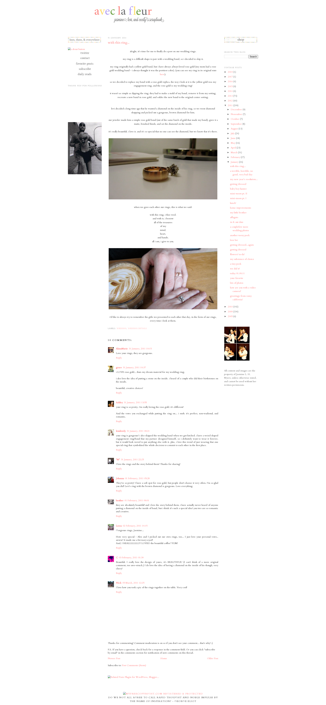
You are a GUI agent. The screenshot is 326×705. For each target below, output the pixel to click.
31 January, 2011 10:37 (134, 367)
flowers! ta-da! (237, 254)
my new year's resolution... (244, 179)
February (236, 157)
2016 (230, 81)
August (235, 128)
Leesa (119, 525)
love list (234, 240)
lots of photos (236, 282)
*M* (118, 459)
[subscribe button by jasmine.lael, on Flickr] (84, 70)
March (234, 152)
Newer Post (114, 658)
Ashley (119, 402)
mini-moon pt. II (238, 193)
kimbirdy (121, 431)
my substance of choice (242, 259)
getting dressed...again (242, 244)
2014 (230, 91)
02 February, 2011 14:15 (135, 525)
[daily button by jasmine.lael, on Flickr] (84, 75)
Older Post (212, 658)
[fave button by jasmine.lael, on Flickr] (84, 65)
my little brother (238, 212)
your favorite (236, 278)
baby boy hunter (238, 188)
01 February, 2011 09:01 (136, 500)
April (234, 147)
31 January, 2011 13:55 (135, 402)
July (233, 133)
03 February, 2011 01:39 (131, 557)
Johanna (120, 478)
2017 (230, 76)
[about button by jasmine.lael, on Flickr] (76, 49)
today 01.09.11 (237, 273)
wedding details (137, 328)
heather (119, 500)
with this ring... (118, 42)
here (162, 74)
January (235, 162)
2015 (230, 86)
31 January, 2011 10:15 (140, 348)
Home (163, 658)
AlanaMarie (122, 348)
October (235, 119)
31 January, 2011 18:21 (138, 431)
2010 (230, 306)
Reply (119, 357)
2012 (230, 100)
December (237, 109)
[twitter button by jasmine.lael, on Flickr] (84, 54)
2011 (230, 105)
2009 (230, 311)
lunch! (233, 203)
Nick (118, 582)
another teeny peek (240, 235)
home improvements (240, 207)
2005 (230, 316)
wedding (122, 328)
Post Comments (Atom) (134, 665)
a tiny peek (235, 263)
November (237, 114)
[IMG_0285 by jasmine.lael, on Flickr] (163, 199)
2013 (230, 95)
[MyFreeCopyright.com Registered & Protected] (163, 693)
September (236, 124)
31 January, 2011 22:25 (132, 459)
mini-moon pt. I (238, 198)
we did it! (235, 268)
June (233, 138)
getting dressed (238, 184)
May (233, 143)
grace (119, 367)
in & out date (236, 222)
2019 (230, 72)
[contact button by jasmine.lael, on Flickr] (84, 59)
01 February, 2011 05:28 (137, 478)
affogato (234, 217)
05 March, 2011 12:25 (133, 582)
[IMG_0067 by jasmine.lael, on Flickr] (163, 309)
